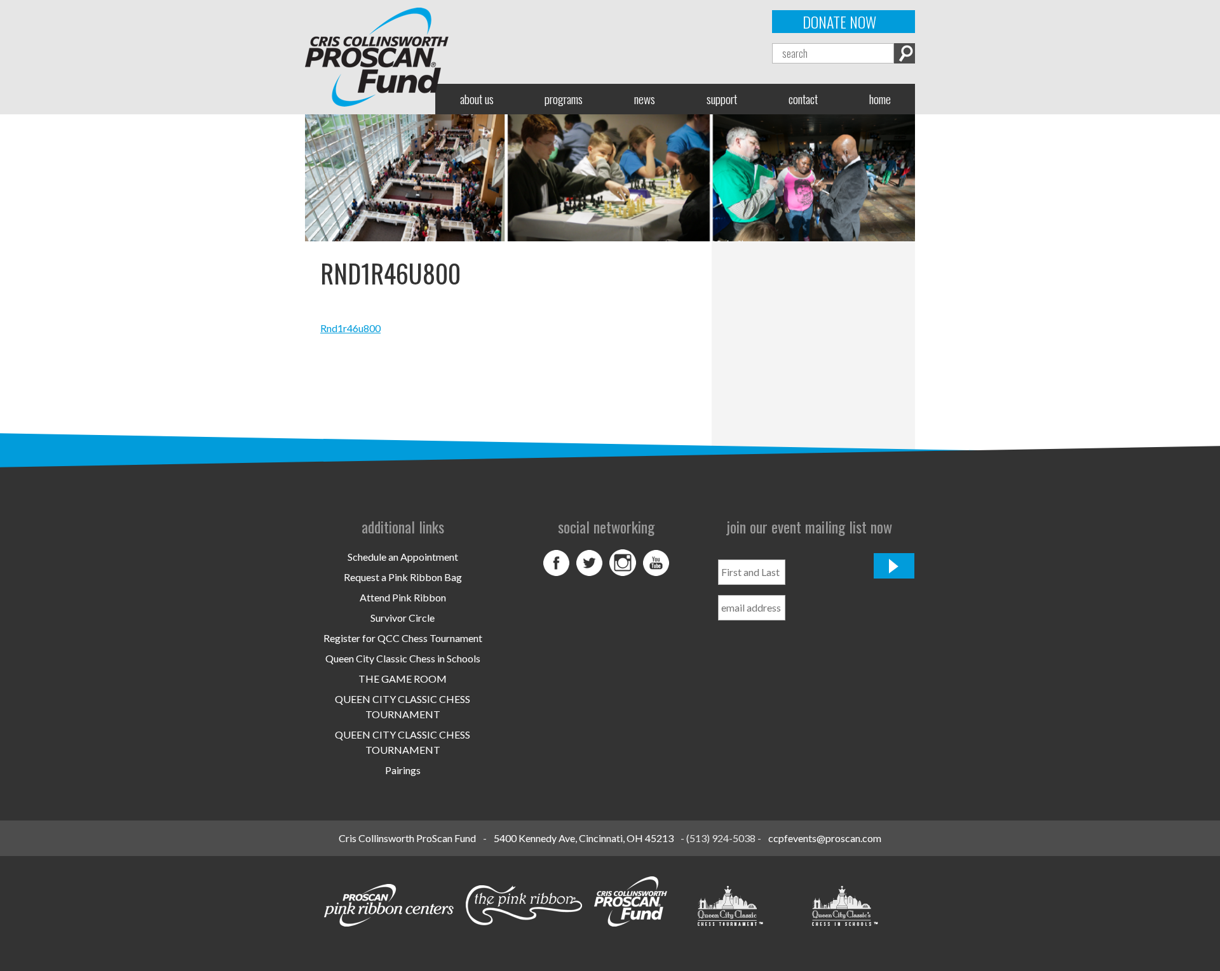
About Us (477, 99)
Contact (803, 99)
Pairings (403, 770)
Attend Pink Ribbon (403, 597)
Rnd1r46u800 (350, 328)
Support (722, 99)
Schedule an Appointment (403, 557)
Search (904, 53)
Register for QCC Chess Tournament (402, 638)
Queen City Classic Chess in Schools (402, 658)
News (644, 99)
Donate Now (839, 21)
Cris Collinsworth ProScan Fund (407, 838)
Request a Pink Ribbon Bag (403, 577)
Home (880, 99)
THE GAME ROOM (402, 679)
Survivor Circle (402, 618)
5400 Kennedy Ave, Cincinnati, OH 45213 (584, 838)
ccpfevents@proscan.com (824, 838)
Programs (564, 99)
